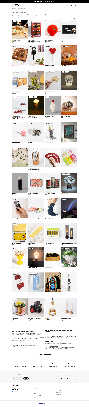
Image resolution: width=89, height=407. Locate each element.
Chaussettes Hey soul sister (49, 218)
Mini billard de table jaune (16, 243)
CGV (48, 404)
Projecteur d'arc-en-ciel (65, 218)
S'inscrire (26, 378)
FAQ (56, 388)
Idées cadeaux (15, 8)
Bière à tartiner (47, 319)
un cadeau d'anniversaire (57, 343)
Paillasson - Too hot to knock (33, 193)
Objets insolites (15, 14)
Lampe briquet (14, 193)
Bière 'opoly (14, 41)
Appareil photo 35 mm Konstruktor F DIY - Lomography (35, 319)
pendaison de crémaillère (54, 346)
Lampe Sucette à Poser (16, 142)
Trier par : (60, 18)
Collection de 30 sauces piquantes (34, 41)
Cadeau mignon (59, 356)
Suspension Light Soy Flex (49, 116)
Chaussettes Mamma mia (16, 292)
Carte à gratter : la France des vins (67, 143)
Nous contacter (58, 394)
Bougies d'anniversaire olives (49, 243)
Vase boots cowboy (15, 318)
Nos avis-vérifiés (58, 390)
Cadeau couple (36, 356)
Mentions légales (52, 404)
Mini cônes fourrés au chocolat (17, 92)
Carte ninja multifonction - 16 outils (18, 218)
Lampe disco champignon (65, 194)
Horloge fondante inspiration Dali (33, 169)
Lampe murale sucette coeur (49, 65)
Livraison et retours (59, 387)
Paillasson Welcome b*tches (65, 40)
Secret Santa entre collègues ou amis (65, 344)
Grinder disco (30, 142)
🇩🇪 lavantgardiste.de (37, 397)
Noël (64, 343)
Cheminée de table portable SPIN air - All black (69, 243)
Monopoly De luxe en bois (16, 66)
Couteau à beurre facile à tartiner (34, 218)
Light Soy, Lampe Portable (32, 267)
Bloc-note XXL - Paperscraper (50, 193)
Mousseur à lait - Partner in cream (34, 294)
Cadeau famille (52, 356)
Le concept (36, 388)
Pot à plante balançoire (65, 268)
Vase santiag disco (48, 143)
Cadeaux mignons (24, 14)
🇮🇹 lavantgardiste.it (37, 395)
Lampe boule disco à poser (65, 116)
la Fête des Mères (70, 343)
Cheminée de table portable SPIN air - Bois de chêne (68, 319)
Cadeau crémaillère (44, 356)
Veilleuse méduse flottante (32, 117)
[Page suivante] (48, 326)
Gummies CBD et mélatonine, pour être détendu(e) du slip (18, 118)
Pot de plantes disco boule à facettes (34, 90)
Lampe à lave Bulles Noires (65, 292)
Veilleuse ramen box (64, 90)
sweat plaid (28, 338)
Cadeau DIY (29, 356)
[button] (35, 5)
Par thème (19, 8)
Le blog (35, 393)
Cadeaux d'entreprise (37, 391)
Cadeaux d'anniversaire (41, 14)
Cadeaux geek (31, 14)
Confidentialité (45, 404)
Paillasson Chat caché (48, 267)
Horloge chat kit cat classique (33, 66)
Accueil (13, 8)
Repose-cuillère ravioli (48, 92)
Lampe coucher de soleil (65, 65)
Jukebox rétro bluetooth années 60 (51, 292)
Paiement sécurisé (59, 392)
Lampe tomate (47, 41)
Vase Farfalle (14, 268)
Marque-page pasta (31, 243)
